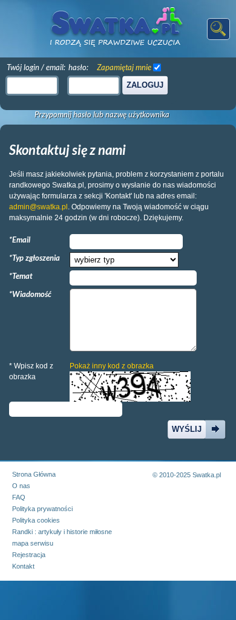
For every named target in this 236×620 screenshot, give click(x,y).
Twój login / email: (36, 67)
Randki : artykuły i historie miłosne (62, 531)
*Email (19, 239)
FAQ (18, 497)
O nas (21, 485)
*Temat (21, 276)
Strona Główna (34, 474)
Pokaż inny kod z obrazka (112, 366)
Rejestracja (28, 554)
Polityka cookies (36, 520)
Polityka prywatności (42, 508)
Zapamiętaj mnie (124, 67)
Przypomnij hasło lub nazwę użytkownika (101, 115)
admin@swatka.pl (38, 207)
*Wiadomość (30, 294)
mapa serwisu (32, 543)
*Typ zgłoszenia (34, 258)
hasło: (78, 67)
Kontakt (23, 566)
